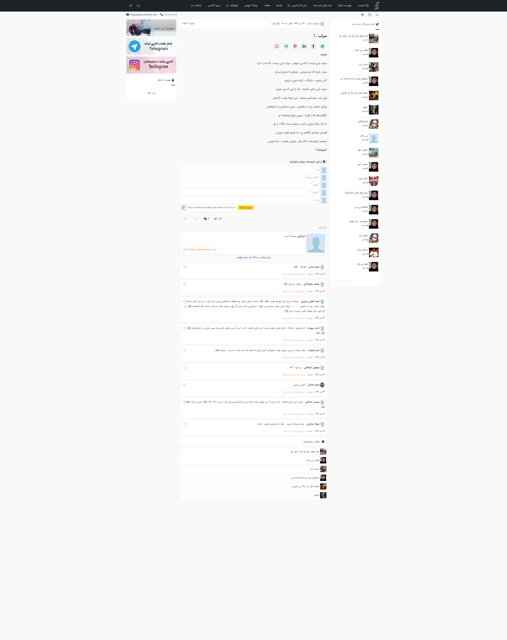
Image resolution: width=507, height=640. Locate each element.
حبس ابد (363, 64)
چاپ (273, 23)
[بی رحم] (373, 138)
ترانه (321, 227)
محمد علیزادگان (311, 284)
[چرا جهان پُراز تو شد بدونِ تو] (373, 38)
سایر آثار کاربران (299, 5)
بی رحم (364, 136)
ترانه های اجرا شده (322, 5)
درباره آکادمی (214, 5)
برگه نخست (363, 5)
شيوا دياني (314, 267)
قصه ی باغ (362, 264)
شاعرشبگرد (363, 121)
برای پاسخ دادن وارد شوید (294, 274)
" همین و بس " (312, 177)
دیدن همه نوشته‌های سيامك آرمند (199, 249)
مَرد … (317, 169)
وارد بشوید (242, 257)
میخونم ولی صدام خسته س (354, 78)
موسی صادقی (312, 402)
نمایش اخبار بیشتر (342, 281)
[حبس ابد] (373, 67)
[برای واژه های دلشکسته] (373, 195)
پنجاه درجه (362, 250)
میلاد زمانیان (313, 424)
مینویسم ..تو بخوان (358, 221)
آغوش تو (363, 235)
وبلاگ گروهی (250, 5)
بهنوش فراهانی (311, 367)
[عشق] (373, 110)
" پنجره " (315, 192)
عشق (365, 107)
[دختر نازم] (373, 181)
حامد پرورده (313, 328)
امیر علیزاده (313, 350)
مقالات (267, 5)
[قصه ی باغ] (373, 266)
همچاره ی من (361, 207)
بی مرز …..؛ (314, 200)
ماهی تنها (363, 150)
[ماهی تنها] (373, 152)
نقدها (279, 5)
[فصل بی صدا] (373, 52)
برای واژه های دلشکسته (356, 193)
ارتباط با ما (196, 5)
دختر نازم (363, 178)
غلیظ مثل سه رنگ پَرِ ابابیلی (354, 93)
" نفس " (315, 184)
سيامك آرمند (290, 236)
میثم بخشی (313, 385)
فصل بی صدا (361, 50)
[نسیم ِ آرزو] (373, 167)
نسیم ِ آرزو (363, 164)
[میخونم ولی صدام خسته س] (373, 81)
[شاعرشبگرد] (373, 124)
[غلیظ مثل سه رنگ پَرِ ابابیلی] (373, 95)
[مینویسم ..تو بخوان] (373, 224)
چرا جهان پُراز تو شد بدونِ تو (353, 36)
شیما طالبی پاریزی (310, 301)
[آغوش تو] (373, 238)
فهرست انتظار (344, 5)
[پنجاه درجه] (373, 252)
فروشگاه (234, 5)
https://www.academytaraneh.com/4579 (207, 207)
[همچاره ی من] (373, 209)
